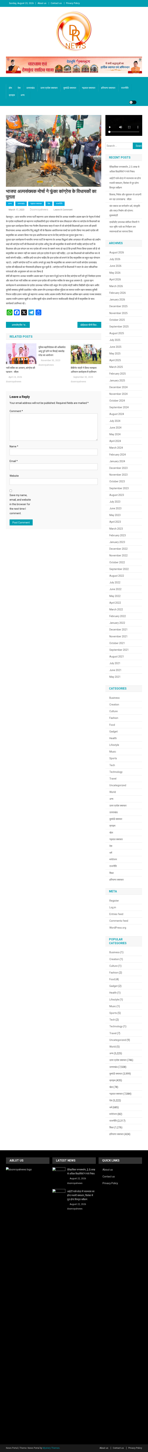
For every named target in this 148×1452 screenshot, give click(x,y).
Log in (112, 907)
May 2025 (115, 353)
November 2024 (118, 393)
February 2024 (117, 454)
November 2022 (118, 555)
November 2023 (118, 474)
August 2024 (116, 414)
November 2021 (118, 636)
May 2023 (115, 515)
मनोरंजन (113, 859)
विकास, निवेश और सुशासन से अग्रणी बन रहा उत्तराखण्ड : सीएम (125, 197)
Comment (16, 411)
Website (14, 475)
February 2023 (117, 535)
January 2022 (117, 622)
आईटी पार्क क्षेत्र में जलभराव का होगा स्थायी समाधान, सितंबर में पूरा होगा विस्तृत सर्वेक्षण (125, 183)
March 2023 (116, 528)
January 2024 (117, 461)
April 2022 (115, 602)
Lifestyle (114, 744)
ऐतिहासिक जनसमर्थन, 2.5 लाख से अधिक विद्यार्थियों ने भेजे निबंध (124, 169)
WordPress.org (117, 927)
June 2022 (115, 589)
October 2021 (117, 643)
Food (112, 724)
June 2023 (115, 508)
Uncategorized (117, 785)
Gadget (113, 731)
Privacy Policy (73, 3)
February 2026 (117, 292)
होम (10, 87)
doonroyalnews (39, 209)
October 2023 (117, 481)
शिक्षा (111, 873)
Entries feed (116, 914)
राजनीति (125, 87)
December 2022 (118, 548)
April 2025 (115, 360)
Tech (112, 765)
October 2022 (117, 562)
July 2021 (114, 663)
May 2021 (115, 676)
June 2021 (115, 670)
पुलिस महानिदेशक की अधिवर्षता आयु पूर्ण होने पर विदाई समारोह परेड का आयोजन (52, 351)
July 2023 (114, 501)
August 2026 (116, 252)
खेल (111, 832)
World (112, 792)
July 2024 (114, 420)
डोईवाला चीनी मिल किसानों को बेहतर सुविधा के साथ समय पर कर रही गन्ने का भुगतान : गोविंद (90, 324)
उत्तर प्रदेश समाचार (49, 87)
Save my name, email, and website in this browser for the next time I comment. (20, 504)
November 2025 (118, 313)
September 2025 (119, 326)
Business (114, 697)
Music (112, 751)
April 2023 (115, 521)
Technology (116, 771)
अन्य (23, 95)
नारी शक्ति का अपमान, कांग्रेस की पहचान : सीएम (20, 369)
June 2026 (115, 265)
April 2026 (115, 279)
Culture (113, 711)
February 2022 (117, 616)
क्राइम (12, 95)
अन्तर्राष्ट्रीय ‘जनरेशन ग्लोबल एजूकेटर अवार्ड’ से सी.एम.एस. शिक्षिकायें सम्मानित (21, 324)
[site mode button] (132, 102)
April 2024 (115, 441)
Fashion (113, 717)
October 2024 (117, 400)
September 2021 (119, 649)
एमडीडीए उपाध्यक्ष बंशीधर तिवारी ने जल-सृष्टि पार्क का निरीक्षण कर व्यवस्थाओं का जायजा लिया (124, 227)
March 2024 (116, 447)
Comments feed (118, 920)
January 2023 (117, 542)
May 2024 (115, 434)
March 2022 (116, 609)
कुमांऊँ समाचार (69, 87)
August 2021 (116, 656)
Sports (113, 758)
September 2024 (119, 407)
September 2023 (119, 488)
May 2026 (115, 272)
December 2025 (118, 306)
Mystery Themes (51, 1448)
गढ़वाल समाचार (88, 87)
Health (113, 738)
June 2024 (115, 427)
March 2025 (116, 366)
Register (114, 900)
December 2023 (118, 468)
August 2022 (116, 575)
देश (19, 87)
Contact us (56, 3)
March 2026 (116, 286)
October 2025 (117, 319)
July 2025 (114, 340)
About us (42, 3)
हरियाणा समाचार (108, 87)
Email (14, 461)
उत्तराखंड (30, 87)
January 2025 (117, 380)
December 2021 (118, 629)
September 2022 (119, 569)
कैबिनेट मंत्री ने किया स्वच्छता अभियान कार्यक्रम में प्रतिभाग (84, 369)
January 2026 (117, 299)
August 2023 (116, 495)
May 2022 (115, 596)
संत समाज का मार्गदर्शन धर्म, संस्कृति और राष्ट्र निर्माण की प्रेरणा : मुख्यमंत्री (124, 210)
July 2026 (114, 259)
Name (14, 446)
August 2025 (116, 333)
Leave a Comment (63, 209)
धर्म (110, 852)
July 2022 (114, 582)
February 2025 (117, 373)
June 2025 (115, 346)
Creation (114, 704)
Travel (112, 778)
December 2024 (118, 387)
